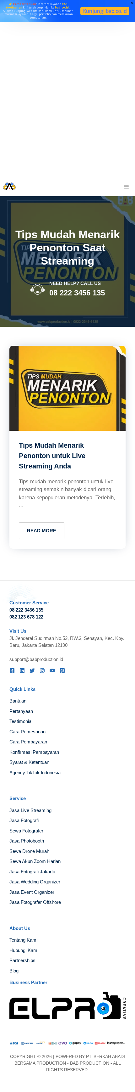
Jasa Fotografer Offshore (35, 902)
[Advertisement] (67, 99)
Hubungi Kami (23, 950)
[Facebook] (12, 670)
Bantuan (17, 700)
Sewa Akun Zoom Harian (35, 861)
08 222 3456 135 (77, 292)
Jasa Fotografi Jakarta (32, 871)
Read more (41, 530)
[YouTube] (52, 670)
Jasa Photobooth (26, 840)
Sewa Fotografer (26, 830)
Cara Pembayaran (28, 741)
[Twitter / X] (32, 670)
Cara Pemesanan (27, 731)
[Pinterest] (62, 670)
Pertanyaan (21, 711)
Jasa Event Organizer (31, 892)
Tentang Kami (23, 940)
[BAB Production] (9, 186)
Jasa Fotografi (24, 820)
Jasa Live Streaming (30, 810)
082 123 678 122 (26, 616)
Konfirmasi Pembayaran (34, 752)
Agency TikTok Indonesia (35, 772)
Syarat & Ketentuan (29, 762)
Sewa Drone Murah (29, 851)
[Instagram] (42, 670)
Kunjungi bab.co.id (105, 11)
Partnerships (22, 960)
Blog (14, 970)
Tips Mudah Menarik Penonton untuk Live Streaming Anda (52, 455)
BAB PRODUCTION (89, 1063)
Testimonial (20, 721)
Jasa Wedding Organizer (34, 881)
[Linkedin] (22, 670)
